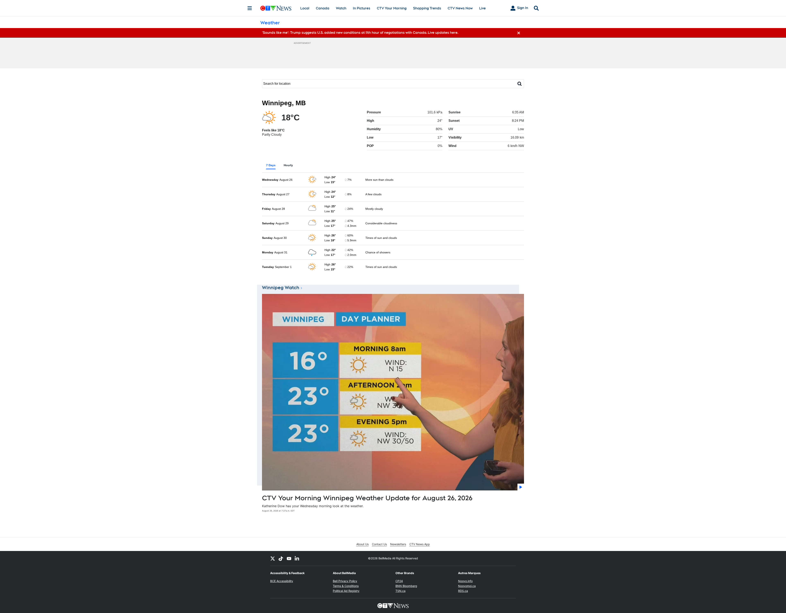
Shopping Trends (427, 8)
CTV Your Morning (392, 8)
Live (482, 8)
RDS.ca (463, 591)
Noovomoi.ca (467, 586)
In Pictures (361, 8)
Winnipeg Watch (280, 287)
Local (304, 8)
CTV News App (419, 544)
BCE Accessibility (281, 581)
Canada (322, 8)
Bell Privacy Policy (345, 581)
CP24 (399, 581)
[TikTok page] (280, 558)
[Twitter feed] (272, 558)
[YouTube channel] (289, 558)
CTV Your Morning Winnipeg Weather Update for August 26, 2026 (367, 498)
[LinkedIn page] (297, 558)
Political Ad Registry (346, 591)
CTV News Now (460, 8)
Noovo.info (465, 581)
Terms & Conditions (346, 586)
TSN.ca (400, 591)
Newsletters (398, 544)
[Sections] (250, 8)
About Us (362, 544)
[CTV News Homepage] (275, 8)
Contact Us (379, 544)
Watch (341, 8)
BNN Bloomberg (406, 586)
